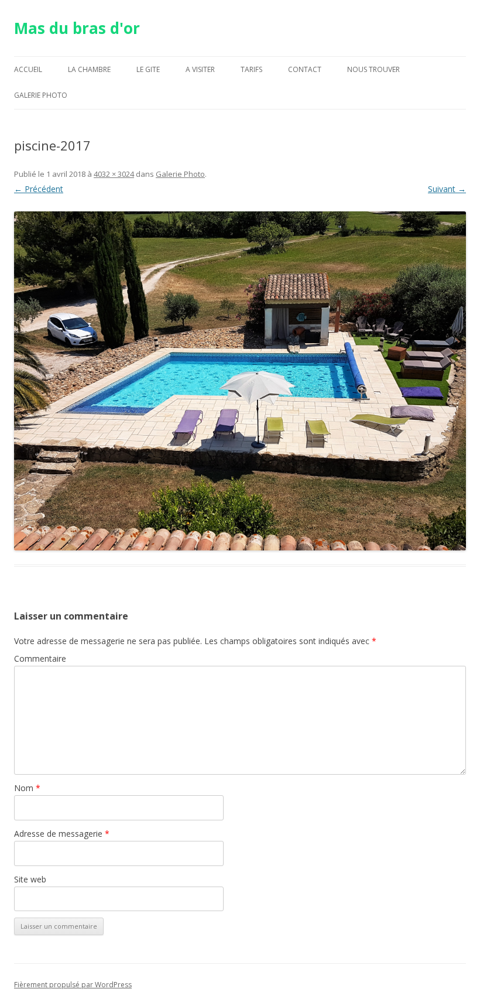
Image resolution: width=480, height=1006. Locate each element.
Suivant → (447, 188)
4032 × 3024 (114, 174)
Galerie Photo (40, 95)
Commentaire (40, 658)
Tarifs (251, 69)
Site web (30, 879)
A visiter (200, 69)
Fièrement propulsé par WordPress (73, 985)
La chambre (89, 69)
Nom (27, 787)
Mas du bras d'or (77, 28)
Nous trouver (373, 69)
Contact (304, 69)
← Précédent (38, 188)
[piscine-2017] (240, 380)
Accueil (28, 69)
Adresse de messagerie (61, 833)
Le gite (148, 69)
